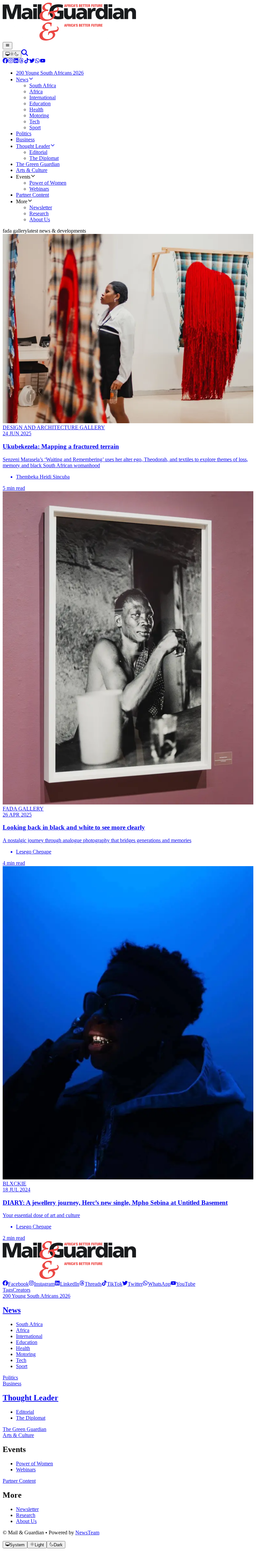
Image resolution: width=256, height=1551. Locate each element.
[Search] (24, 54)
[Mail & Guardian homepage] (128, 22)
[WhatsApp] (37, 61)
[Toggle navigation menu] (7, 45)
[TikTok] (26, 61)
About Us (26, 1521)
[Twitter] (32, 61)
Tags (8, 1290)
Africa (22, 1330)
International (29, 1336)
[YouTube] (42, 61)
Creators (21, 1290)
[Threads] (21, 61)
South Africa (29, 1324)
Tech (21, 1360)
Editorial (25, 1412)
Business (12, 1383)
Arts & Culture (18, 1435)
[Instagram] (10, 61)
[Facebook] (5, 61)
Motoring (26, 1354)
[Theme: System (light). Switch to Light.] (12, 54)
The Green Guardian (24, 1429)
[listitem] (16, 1284)
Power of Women (34, 1463)
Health (23, 1348)
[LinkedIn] (16, 61)
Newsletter (27, 1509)
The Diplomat (30, 1418)
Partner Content (19, 1481)
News (12, 1310)
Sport (21, 1366)
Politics (10, 1377)
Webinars (26, 1469)
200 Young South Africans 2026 (36, 1296)
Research (25, 1515)
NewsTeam (87, 1532)
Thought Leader (30, 1397)
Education (26, 1342)
